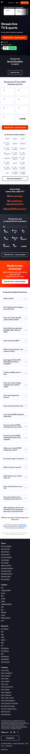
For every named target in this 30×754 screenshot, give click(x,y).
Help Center (22, 526)
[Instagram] (11, 732)
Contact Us (10, 738)
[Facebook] (14, 732)
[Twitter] (17, 732)
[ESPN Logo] (10, 48)
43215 (22, 134)
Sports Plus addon (15, 61)
